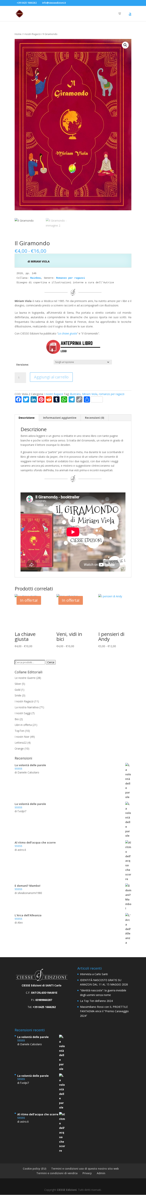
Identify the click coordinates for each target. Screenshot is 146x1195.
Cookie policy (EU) (34, 1168)
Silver (18, 684)
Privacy (87, 1173)
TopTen (19, 731)
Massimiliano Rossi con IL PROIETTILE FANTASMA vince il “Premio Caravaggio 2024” (104, 1011)
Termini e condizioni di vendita (57, 1173)
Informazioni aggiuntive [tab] (59, 417)
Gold (17, 689)
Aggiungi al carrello (51, 377)
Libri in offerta (23, 725)
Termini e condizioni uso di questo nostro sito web (85, 1168)
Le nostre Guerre (25, 678)
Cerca (50, 662)
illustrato (75, 394)
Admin (101, 1173)
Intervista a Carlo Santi (94, 974)
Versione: (22, 364)
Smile (18, 695)
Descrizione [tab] (27, 417)
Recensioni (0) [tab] (94, 417)
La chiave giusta (67, 333)
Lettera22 (21, 742)
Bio (17, 719)
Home (18, 34)
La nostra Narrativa (27, 707)
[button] (125, 45)
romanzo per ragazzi (111, 394)
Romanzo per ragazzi (70, 277)
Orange (19, 748)
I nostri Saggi (23, 713)
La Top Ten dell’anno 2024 (96, 1001)
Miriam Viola (89, 394)
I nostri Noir (22, 736)
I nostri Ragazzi (32, 34)
